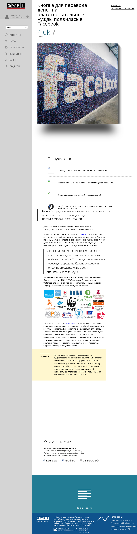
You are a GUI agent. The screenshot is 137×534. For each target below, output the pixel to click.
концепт (122, 529)
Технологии (16, 47)
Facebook (116, 5)
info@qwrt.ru (63, 528)
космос (128, 520)
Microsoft (114, 529)
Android (120, 523)
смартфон (115, 520)
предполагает (70, 323)
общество (129, 523)
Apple (122, 520)
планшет (132, 526)
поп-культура (122, 526)
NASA (129, 529)
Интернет (15, 34)
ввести (83, 234)
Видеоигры (16, 53)
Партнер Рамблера (43, 521)
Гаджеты (14, 66)
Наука (12, 41)
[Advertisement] (84, 142)
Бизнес (13, 60)
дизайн (114, 526)
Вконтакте (83, 528)
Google (113, 523)
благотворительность (122, 8)
